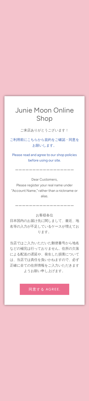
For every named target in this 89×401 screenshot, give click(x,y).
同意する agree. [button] (45, 289)
